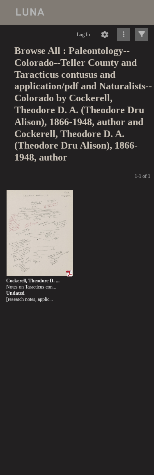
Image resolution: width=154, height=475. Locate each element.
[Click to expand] (141, 34)
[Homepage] (77, 12)
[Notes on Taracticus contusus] (40, 233)
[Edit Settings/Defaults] (105, 34)
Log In (83, 34)
